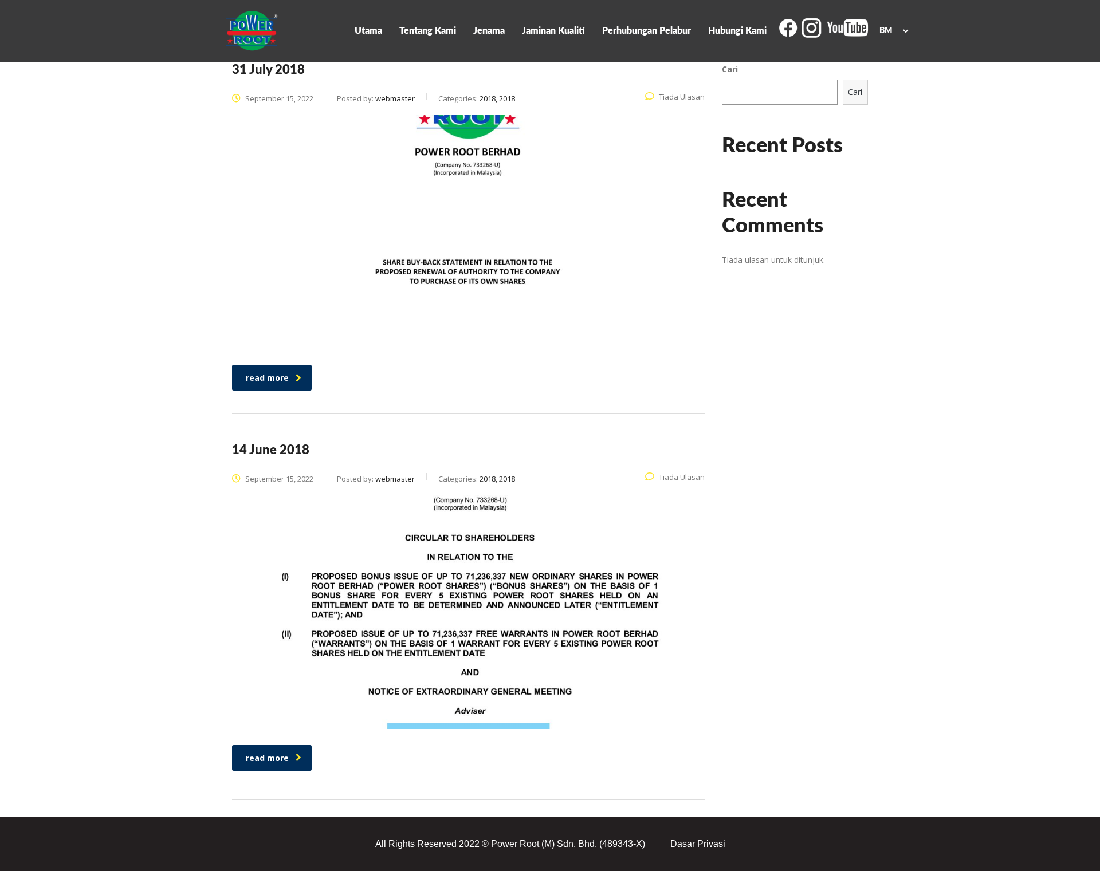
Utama (368, 31)
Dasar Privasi (697, 844)
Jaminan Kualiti (553, 31)
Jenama (489, 31)
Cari (730, 69)
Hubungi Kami (737, 31)
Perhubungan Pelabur (646, 31)
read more (267, 377)
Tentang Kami (427, 31)
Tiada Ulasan (682, 97)
